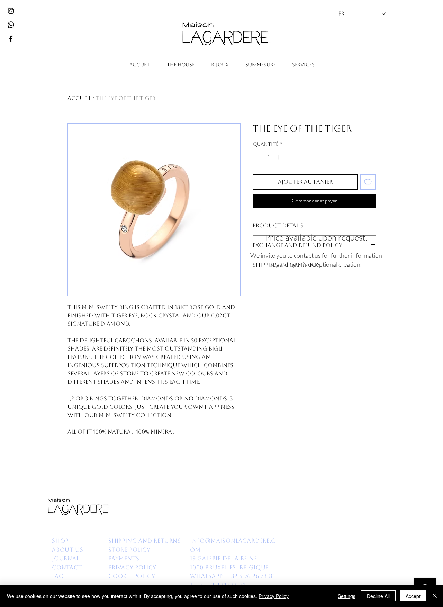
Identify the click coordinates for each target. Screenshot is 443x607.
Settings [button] (346, 595)
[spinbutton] (268, 157)
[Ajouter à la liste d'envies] (368, 182)
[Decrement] (258, 157)
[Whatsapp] (11, 25)
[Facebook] (11, 39)
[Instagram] (11, 11)
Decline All (378, 595)
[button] (181, 64)
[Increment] (279, 157)
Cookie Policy (132, 576)
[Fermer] (435, 595)
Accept (413, 595)
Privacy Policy (274, 595)
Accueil (79, 98)
